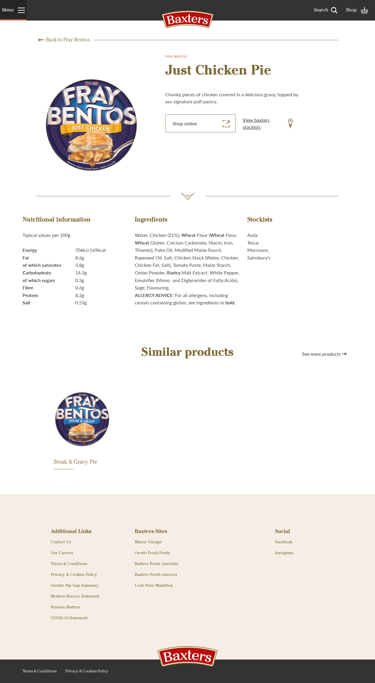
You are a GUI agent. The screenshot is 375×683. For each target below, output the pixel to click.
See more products (321, 354)
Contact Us (61, 542)
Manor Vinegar (148, 542)
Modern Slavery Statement (75, 596)
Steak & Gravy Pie (75, 462)
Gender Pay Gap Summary (75, 585)
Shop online (185, 123)
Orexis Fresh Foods (152, 553)
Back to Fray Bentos (68, 40)
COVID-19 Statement (69, 618)
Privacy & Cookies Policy (74, 575)
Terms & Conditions (69, 564)
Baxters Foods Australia (156, 564)
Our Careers (62, 553)
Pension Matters (65, 607)
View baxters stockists (256, 123)
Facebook (283, 542)
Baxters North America (156, 575)
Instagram (284, 553)
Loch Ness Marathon (154, 585)
